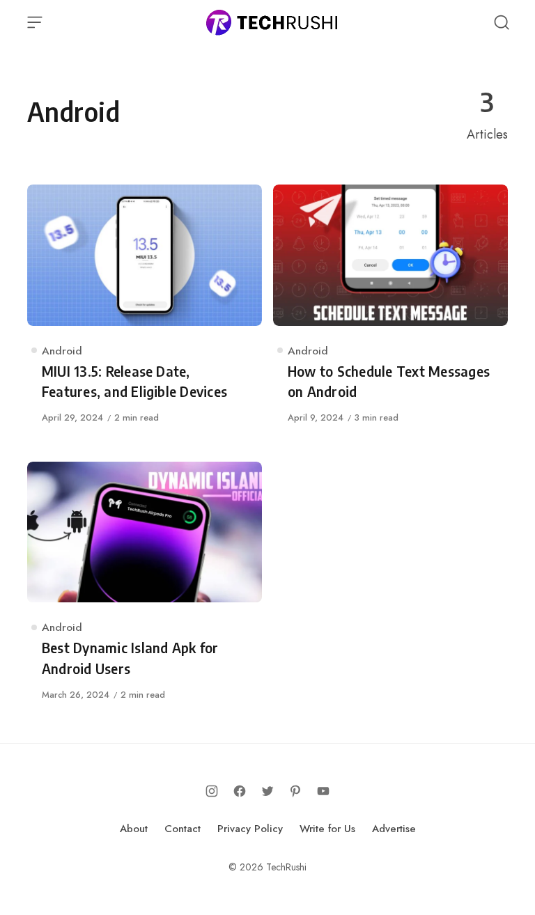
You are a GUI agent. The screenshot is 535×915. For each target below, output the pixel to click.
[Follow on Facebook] (239, 791)
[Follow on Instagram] (211, 791)
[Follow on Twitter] (267, 791)
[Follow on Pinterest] (295, 791)
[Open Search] (501, 22)
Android (62, 351)
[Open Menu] (35, 22)
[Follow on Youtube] (323, 791)
